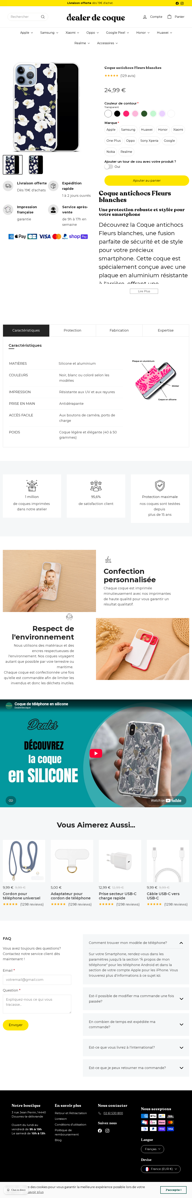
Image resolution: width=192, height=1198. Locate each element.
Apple (25, 32)
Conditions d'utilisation (70, 1124)
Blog (58, 1140)
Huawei (163, 32)
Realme (80, 43)
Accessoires (106, 43)
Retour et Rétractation (71, 1113)
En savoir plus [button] (33, 1192)
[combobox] (28, 17)
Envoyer (15, 1025)
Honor (141, 32)
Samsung (47, 32)
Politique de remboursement (67, 1132)
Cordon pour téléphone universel (21, 896)
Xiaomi (71, 32)
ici (158, 976)
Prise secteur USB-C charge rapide (117, 896)
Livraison (61, 1118)
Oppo (91, 32)
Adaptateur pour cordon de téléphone (71, 896)
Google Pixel (116, 32)
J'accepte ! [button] (173, 1190)
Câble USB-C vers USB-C (163, 896)
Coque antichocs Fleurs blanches (132, 68)
